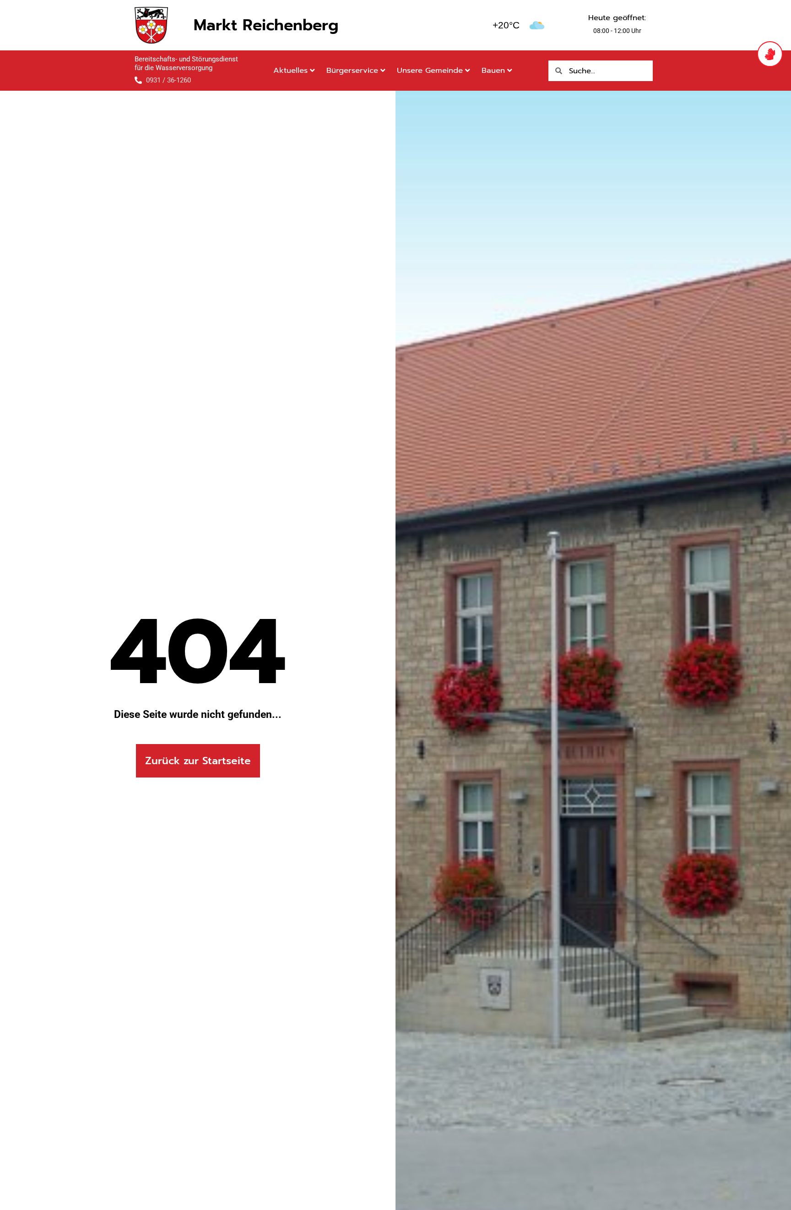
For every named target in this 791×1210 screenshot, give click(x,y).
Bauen (493, 70)
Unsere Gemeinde (430, 70)
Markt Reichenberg (266, 25)
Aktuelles (290, 70)
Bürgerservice (352, 70)
